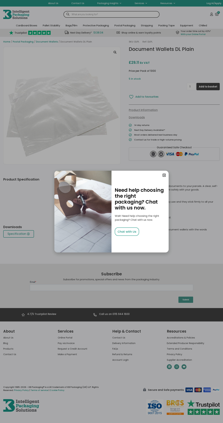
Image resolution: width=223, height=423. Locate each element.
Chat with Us (127, 232)
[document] (111, 211)
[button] (164, 175)
